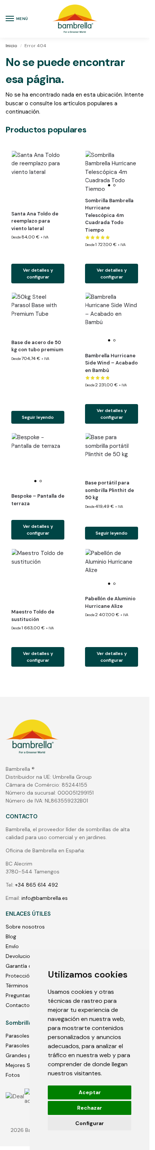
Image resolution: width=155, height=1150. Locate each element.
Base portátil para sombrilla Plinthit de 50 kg (109, 490)
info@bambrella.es (44, 898)
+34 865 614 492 (36, 884)
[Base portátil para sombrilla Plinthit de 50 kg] (111, 453)
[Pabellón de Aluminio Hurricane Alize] (111, 569)
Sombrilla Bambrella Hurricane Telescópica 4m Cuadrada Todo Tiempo (109, 215)
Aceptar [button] (90, 1092)
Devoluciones (22, 956)
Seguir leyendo (38, 417)
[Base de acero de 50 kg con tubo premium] (37, 313)
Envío (12, 946)
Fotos (13, 1075)
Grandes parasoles (29, 1055)
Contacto (18, 1005)
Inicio (11, 46)
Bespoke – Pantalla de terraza (37, 500)
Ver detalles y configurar (38, 273)
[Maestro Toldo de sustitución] (37, 575)
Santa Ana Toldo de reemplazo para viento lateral (34, 221)
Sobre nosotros (25, 926)
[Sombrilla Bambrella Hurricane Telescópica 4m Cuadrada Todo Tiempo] (111, 171)
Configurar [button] (89, 1123)
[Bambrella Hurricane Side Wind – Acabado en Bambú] (111, 319)
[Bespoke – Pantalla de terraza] (37, 459)
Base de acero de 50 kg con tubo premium (37, 346)
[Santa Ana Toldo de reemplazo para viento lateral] (37, 177)
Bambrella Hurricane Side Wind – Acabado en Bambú (111, 363)
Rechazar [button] (89, 1107)
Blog (11, 936)
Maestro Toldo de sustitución (32, 616)
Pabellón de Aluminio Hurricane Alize (110, 602)
